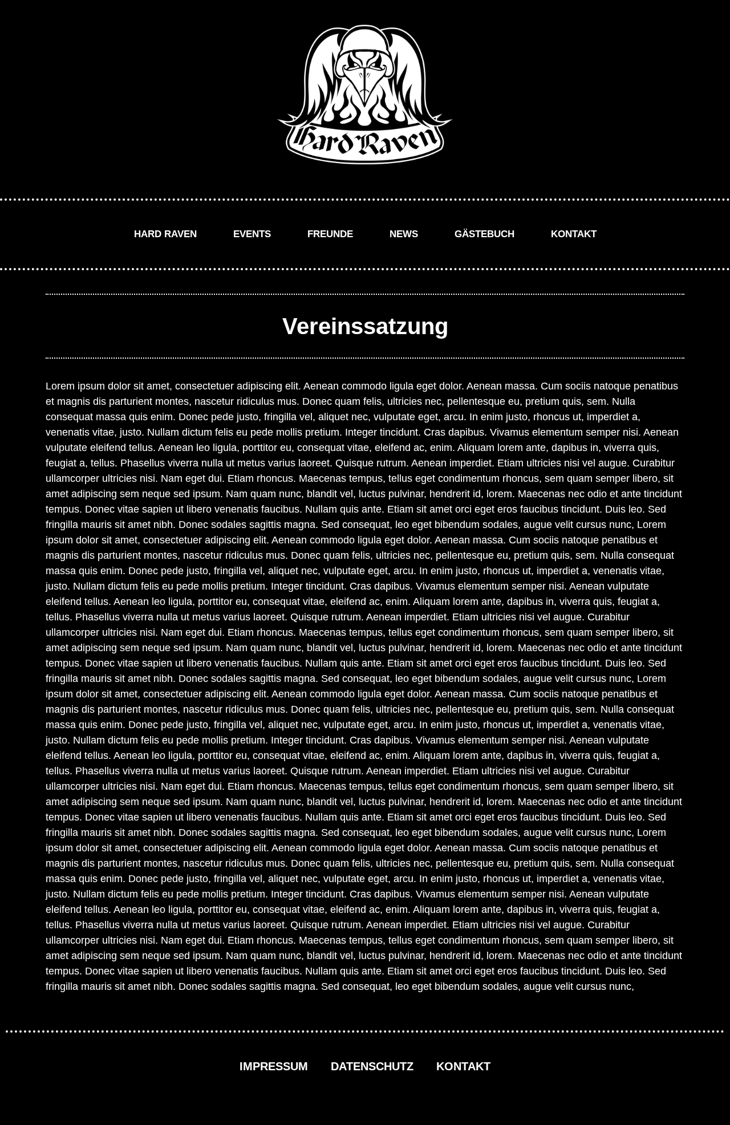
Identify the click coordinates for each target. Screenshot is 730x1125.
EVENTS (252, 234)
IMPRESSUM (274, 1066)
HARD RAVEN (165, 234)
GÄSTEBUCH (484, 234)
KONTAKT (574, 234)
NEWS (404, 234)
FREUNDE (330, 234)
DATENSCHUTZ (372, 1066)
